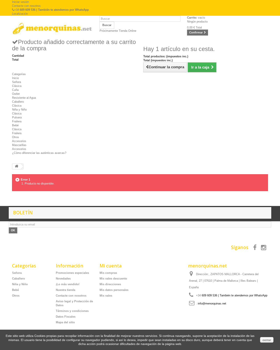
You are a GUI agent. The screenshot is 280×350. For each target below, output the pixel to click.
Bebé (15, 125)
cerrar (266, 340)
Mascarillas (19, 145)
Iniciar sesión (20, 2)
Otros (15, 137)
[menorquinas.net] (52, 28)
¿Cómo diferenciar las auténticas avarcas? (39, 153)
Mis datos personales (114, 290)
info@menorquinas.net (212, 303)
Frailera (16, 121)
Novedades (63, 278)
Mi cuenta (111, 266)
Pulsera (17, 117)
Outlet (16, 93)
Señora (16, 82)
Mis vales (106, 295)
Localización (20, 13)
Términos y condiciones (72, 311)
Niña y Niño (19, 109)
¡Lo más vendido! (67, 284)
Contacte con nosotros (26, 5)
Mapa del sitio (65, 322)
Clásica (16, 86)
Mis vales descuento (113, 278)
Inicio (15, 78)
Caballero (18, 101)
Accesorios (19, 141)
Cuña (15, 89)
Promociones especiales (72, 272)
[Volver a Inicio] (16, 166)
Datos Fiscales (65, 316)
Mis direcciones (110, 284)
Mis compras (108, 272)
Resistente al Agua (24, 97)
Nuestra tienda (65, 290)
